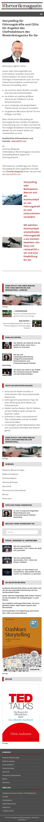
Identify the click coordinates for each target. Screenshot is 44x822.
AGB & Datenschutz (9, 804)
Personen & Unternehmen (14, 490)
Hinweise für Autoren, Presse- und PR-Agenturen (19, 793)
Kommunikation (9, 478)
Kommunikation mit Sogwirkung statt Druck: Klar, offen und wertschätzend (20, 612)
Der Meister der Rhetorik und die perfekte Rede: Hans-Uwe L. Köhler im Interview (26, 345)
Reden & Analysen (10, 474)
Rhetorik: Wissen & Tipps (13, 470)
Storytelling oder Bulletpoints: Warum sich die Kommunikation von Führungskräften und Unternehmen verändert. (32, 199)
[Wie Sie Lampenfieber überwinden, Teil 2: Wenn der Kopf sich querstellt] (7, 548)
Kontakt (5, 797)
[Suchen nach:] (22, 532)
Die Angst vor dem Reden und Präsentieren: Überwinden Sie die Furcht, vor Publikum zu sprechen (27, 572)
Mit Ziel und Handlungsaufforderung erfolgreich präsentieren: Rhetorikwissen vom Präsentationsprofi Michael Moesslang (18, 360)
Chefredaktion (7, 800)
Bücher (5, 494)
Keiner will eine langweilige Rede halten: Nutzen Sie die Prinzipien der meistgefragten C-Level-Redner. (21, 598)
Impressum (6, 807)
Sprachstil (6, 486)
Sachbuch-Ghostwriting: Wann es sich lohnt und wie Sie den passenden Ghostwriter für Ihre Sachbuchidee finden (21, 590)
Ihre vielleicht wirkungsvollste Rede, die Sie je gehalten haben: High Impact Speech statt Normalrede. (20, 605)
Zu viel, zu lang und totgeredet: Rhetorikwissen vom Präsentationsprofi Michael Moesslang (26, 514)
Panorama (7, 498)
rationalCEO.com (18, 141)
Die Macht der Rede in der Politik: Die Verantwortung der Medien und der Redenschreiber (27, 372)
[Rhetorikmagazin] (22, 10)
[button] (40, 14)
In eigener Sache (8, 811)
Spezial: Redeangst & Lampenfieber (21, 540)
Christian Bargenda (14, 171)
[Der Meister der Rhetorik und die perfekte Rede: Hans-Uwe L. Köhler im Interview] (7, 345)
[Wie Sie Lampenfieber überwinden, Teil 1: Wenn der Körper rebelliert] (7, 560)
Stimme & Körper (10, 482)
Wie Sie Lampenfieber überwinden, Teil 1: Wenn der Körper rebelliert (25, 560)
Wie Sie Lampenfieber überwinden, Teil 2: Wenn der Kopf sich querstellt (27, 548)
